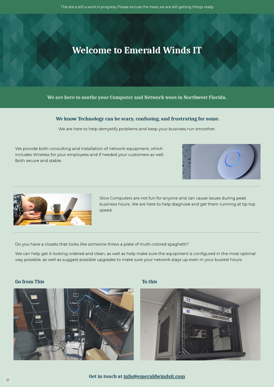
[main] (137, 50)
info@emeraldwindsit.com (154, 376)
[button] (8, 380)
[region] (137, 7)
